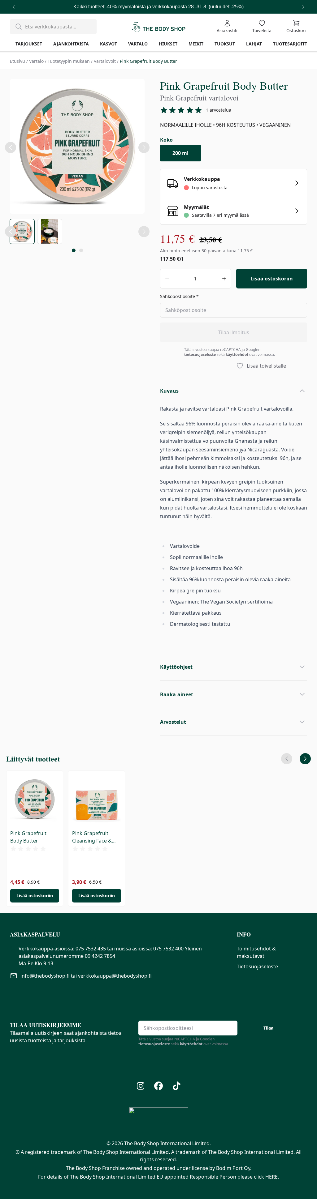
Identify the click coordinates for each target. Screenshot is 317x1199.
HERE (271, 1176)
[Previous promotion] (13, 7)
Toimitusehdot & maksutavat (256, 952)
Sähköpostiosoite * (179, 296)
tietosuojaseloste (200, 354)
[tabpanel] (77, 147)
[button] (118, 934)
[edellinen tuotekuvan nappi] (10, 231)
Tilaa (268, 1028)
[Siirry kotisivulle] (158, 26)
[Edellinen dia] (286, 758)
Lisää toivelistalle (266, 365)
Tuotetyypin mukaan (69, 61)
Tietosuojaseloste (257, 966)
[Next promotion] (303, 7)
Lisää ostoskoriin (271, 278)
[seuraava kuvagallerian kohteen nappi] (144, 147)
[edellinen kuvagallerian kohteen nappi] (10, 147)
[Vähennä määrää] (167, 278)
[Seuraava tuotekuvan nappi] (144, 231)
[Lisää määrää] (224, 278)
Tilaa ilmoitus (233, 332)
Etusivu (17, 61)
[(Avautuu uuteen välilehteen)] (141, 1086)
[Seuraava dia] (305, 758)
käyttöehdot (237, 354)
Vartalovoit (105, 61)
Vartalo (36, 61)
